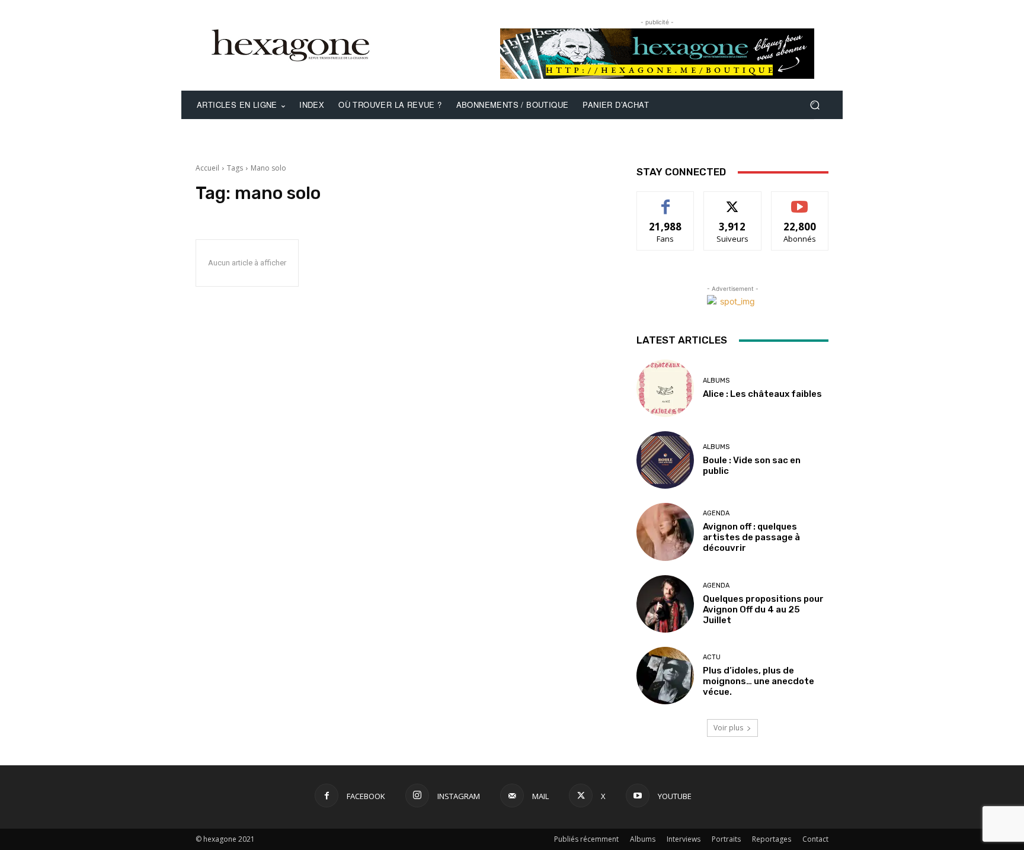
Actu (712, 657)
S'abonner (800, 200)
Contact (815, 839)
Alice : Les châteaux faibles (762, 394)
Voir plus (728, 728)
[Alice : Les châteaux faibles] (665, 388)
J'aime (665, 200)
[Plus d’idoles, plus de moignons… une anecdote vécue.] (665, 675)
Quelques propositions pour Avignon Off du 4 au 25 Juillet (763, 610)
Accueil (207, 168)
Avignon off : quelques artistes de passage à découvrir (751, 537)
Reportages (771, 839)
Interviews (683, 839)
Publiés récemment (586, 839)
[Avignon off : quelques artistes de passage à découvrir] (665, 531)
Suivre (733, 200)
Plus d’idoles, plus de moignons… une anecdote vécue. (758, 681)
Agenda (716, 513)
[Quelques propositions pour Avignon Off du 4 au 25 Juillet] (665, 604)
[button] (814, 105)
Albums (716, 380)
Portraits (726, 839)
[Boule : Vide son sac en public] (665, 460)
